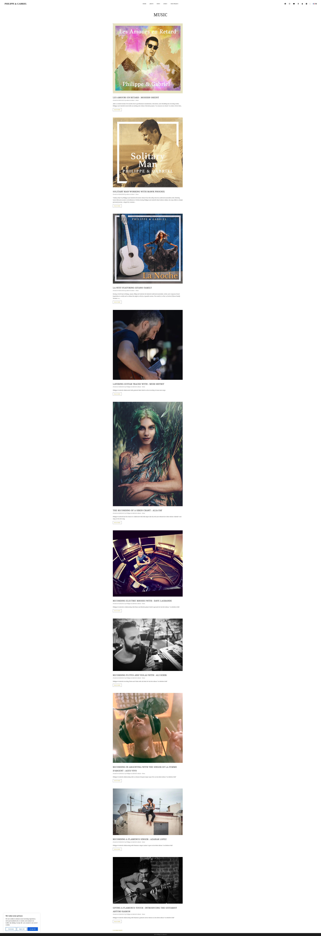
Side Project (174, 3)
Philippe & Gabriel (131, 387)
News (158, 3)
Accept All (32, 929)
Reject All (21, 929)
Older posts (118, 930)
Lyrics (165, 3)
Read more (117, 109)
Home (144, 3)
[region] (21, 923)
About (151, 3)
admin (128, 100)
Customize (11, 929)
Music (133, 100)
